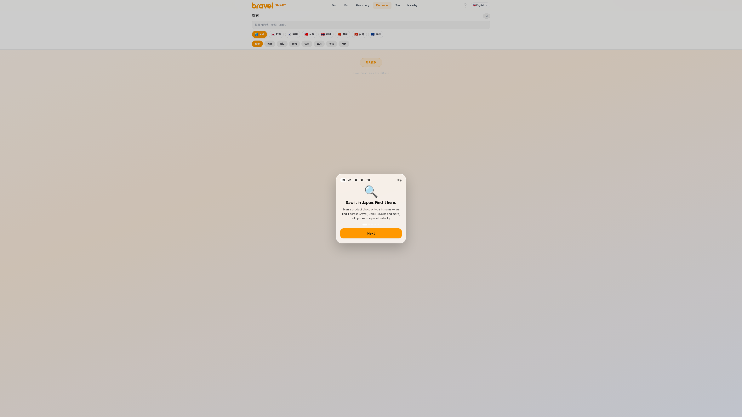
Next (371, 233)
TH (368, 180)
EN (343, 180)
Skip (399, 180)
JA (349, 180)
